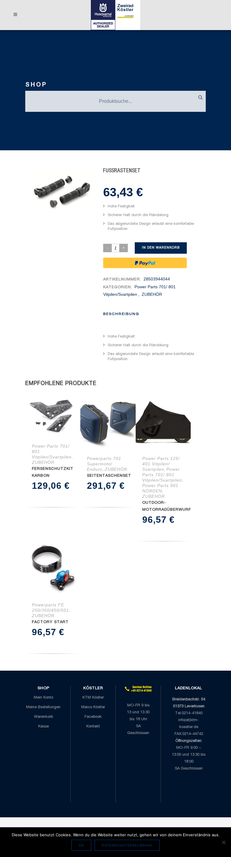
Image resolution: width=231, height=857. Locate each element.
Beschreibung (121, 314)
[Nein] (223, 842)
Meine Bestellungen (43, 707)
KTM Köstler (93, 698)
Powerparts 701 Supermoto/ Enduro (104, 464)
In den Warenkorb (161, 247)
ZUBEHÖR (152, 294)
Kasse (43, 727)
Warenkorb (43, 717)
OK (81, 845)
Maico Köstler (93, 707)
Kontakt (93, 727)
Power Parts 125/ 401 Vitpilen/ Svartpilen (161, 464)
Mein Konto (43, 698)
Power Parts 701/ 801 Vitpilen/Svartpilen (162, 474)
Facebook (93, 717)
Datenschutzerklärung (127, 845)
